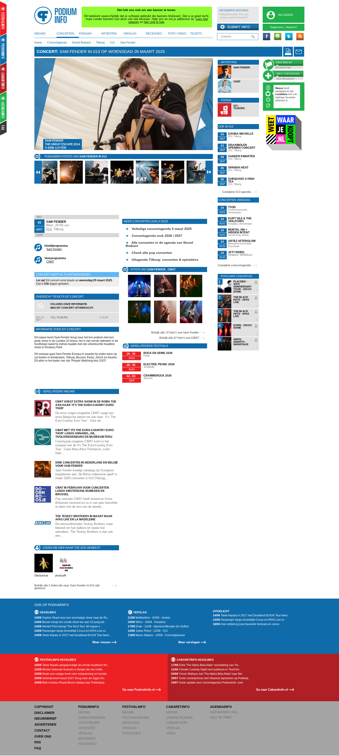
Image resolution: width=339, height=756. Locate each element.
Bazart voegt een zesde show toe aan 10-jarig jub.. (70, 622)
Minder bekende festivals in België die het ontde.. (69, 669)
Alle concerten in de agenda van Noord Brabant (159, 244)
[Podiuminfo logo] (56, 15)
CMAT (50, 261)
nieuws (39, 33)
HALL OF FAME (221, 717)
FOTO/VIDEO (87, 744)
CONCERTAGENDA (91, 717)
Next (202, 104)
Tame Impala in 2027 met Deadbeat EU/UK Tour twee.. (72, 635)
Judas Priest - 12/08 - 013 (148, 630)
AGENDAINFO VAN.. (224, 712)
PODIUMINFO (88, 707)
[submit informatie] (238, 27)
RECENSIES (87, 738)
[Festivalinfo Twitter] (289, 37)
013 (112, 42)
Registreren (276, 27)
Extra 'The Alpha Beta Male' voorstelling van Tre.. (205, 665)
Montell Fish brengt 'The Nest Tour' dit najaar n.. (67, 626)
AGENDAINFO (221, 707)
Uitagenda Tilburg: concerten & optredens (162, 259)
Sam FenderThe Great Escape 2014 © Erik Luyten (62, 144)
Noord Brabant (81, 42)
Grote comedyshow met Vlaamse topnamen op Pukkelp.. (210, 678)
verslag (130, 33)
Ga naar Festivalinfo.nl (138, 689)
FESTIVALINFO (134, 707)
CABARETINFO (178, 707)
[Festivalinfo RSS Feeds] (300, 37)
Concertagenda (57, 42)
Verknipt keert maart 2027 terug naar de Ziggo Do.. (69, 678)
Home (38, 42)
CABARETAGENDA (179, 717)
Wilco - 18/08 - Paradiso (147, 622)
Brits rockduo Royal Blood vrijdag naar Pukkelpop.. (70, 682)
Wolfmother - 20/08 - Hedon (149, 617)
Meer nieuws (101, 642)
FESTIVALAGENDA (135, 717)
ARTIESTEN (86, 728)
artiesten (109, 33)
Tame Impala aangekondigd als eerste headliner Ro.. (71, 665)
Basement (281, 103)
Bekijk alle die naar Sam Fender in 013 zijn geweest (67, 587)
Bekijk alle (175, 332)
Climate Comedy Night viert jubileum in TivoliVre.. (206, 669)
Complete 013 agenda (236, 192)
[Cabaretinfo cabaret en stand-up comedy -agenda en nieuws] (3, 78)
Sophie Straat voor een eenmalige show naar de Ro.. (71, 617)
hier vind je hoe (154, 22)
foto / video (177, 33)
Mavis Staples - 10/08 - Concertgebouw (156, 635)
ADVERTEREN (45, 724)
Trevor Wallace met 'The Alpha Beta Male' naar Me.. (207, 673)
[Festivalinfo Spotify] (278, 37)
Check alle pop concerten (149, 253)
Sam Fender (128, 42)
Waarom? (291, 27)
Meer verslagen (189, 642)
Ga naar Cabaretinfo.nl (272, 689)
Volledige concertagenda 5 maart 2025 (159, 229)
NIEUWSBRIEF (45, 718)
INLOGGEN (285, 15)
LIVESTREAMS (89, 722)
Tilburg (100, 42)
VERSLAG (85, 733)
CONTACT (42, 730)
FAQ (37, 748)
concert (47, 51)
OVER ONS (42, 736)
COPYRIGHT (44, 707)
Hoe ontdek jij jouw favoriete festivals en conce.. (247, 624)
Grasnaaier (281, 88)
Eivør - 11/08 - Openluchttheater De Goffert (158, 626)
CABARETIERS (176, 722)
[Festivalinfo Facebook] (267, 37)
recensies (154, 33)
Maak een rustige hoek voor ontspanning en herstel (70, 673)
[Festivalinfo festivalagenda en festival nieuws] (3, 18)
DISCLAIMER (44, 713)
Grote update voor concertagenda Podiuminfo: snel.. (207, 682)
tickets (196, 33)
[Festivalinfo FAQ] (3, 128)
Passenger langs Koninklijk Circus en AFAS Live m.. (70, 630)
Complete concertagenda (234, 265)
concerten (65, 33)
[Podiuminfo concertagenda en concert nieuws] (3, 49)
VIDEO (170, 733)
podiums (85, 33)
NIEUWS (84, 712)
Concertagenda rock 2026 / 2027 (154, 236)
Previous (45, 104)
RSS (37, 742)
